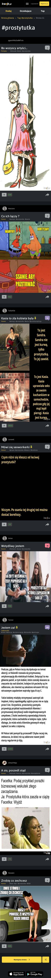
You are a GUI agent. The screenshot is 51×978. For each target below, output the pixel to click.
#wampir (12, 219)
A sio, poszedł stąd (13, 770)
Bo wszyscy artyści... (14, 48)
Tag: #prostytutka (25, 18)
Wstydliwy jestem (12, 546)
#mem (11, 883)
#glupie (12, 450)
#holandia (27, 632)
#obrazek (13, 51)
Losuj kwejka (45, 960)
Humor (3, 219)
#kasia (27, 321)
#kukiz (19, 51)
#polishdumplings (35, 321)
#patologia (35, 632)
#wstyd (19, 549)
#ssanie (27, 219)
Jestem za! (8, 627)
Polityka (4, 51)
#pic (15, 883)
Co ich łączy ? (10, 216)
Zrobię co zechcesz (14, 880)
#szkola (18, 773)
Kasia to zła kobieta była (17, 318)
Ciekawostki (5, 630)
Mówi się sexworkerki (15, 447)
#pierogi (12, 321)
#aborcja (9, 632)
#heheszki (13, 549)
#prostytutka (26, 51)
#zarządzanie (35, 773)
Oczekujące (25, 11)
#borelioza (34, 450)
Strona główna (7, 18)
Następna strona (20, 960)
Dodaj (9, 11)
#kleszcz (27, 450)
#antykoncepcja (18, 632)
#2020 (28, 883)
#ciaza (3, 632)
